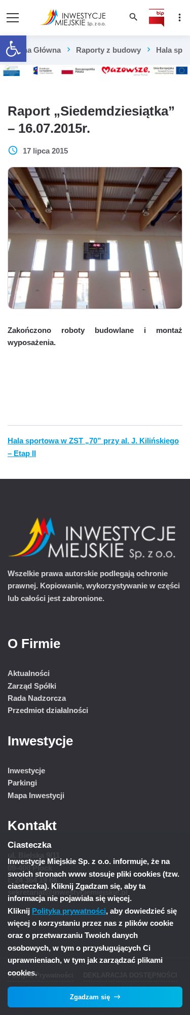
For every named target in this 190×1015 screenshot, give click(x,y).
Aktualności (29, 673)
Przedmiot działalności (48, 710)
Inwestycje (26, 770)
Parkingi (22, 782)
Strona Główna (34, 50)
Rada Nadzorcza (37, 698)
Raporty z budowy (108, 50)
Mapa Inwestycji (36, 795)
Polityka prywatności (69, 911)
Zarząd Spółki (32, 686)
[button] (13, 48)
